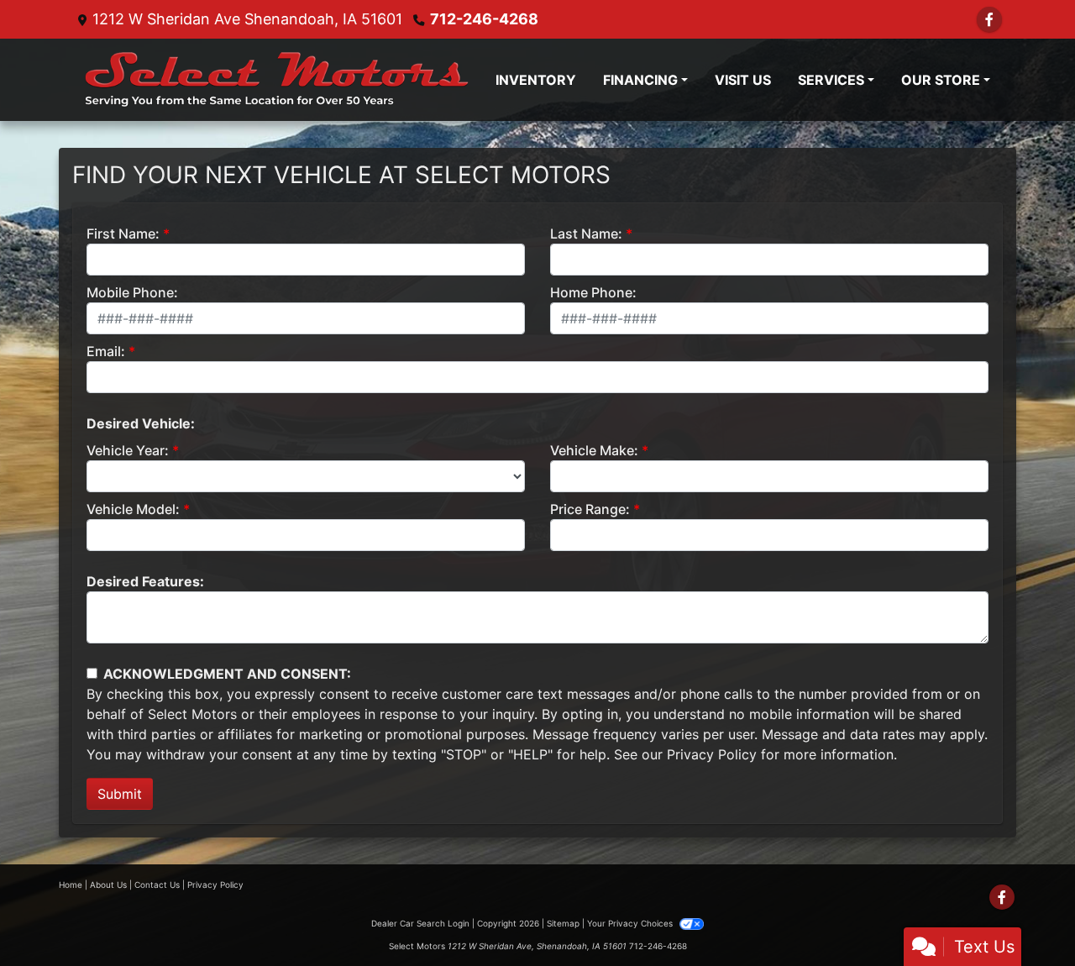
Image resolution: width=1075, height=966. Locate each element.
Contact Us (157, 884)
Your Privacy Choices (631, 923)
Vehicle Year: (128, 450)
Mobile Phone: (132, 292)
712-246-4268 (484, 19)
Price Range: (590, 509)
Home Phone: (593, 292)
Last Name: (586, 233)
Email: (106, 351)
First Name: (123, 233)
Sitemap (563, 923)
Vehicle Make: (594, 450)
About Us (108, 884)
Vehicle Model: (133, 509)
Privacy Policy (712, 754)
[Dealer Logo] (277, 80)
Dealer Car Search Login (420, 923)
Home (70, 884)
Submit (119, 793)
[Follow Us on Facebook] (989, 19)
